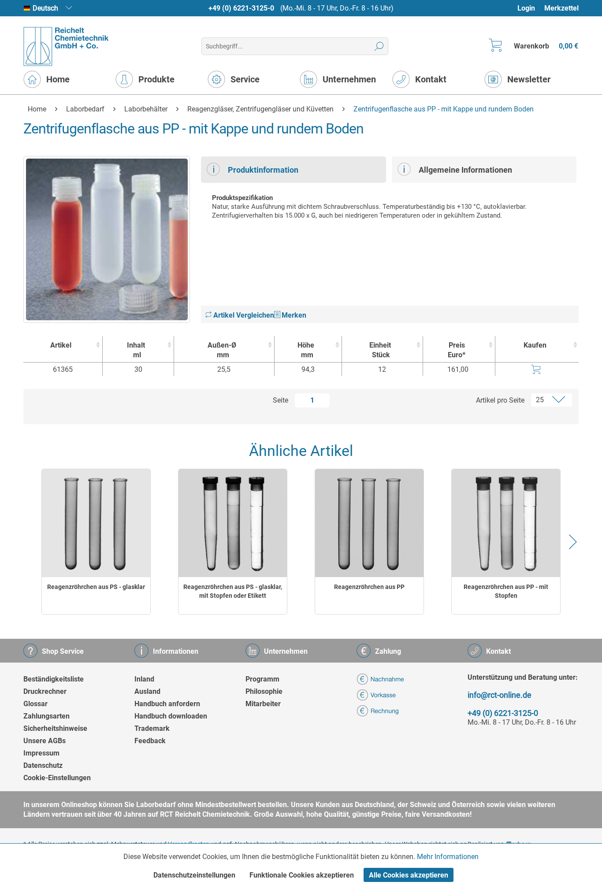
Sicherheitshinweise (55, 728)
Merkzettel (561, 8)
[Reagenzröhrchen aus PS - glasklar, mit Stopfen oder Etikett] (232, 523)
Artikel (60, 345)
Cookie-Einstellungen (57, 778)
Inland (144, 679)
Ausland (147, 691)
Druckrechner (45, 691)
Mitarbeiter (263, 704)
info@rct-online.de (499, 695)
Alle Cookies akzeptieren (408, 875)
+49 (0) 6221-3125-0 (241, 8)
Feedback (150, 741)
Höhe (305, 350)
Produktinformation (263, 169)
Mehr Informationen (448, 856)
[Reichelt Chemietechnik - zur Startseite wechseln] (66, 46)
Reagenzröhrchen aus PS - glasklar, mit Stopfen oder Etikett (232, 591)
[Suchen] (379, 46)
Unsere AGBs (44, 741)
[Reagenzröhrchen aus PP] (369, 523)
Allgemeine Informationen (465, 169)
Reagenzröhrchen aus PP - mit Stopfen (506, 591)
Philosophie (263, 691)
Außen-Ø (222, 350)
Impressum (41, 753)
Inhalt (136, 350)
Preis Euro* (456, 350)
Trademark (152, 728)
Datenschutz (43, 765)
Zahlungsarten (46, 716)
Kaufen (535, 345)
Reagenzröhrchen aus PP (369, 586)
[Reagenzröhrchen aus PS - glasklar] (96, 523)
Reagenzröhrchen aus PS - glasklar (96, 586)
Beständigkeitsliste (53, 679)
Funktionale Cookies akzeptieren (301, 875)
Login (526, 8)
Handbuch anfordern (167, 704)
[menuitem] (530, 8)
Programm (262, 679)
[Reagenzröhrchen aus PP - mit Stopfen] (506, 523)
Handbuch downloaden (170, 716)
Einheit (380, 350)
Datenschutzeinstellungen (194, 875)
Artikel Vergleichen (243, 315)
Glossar (35, 704)
